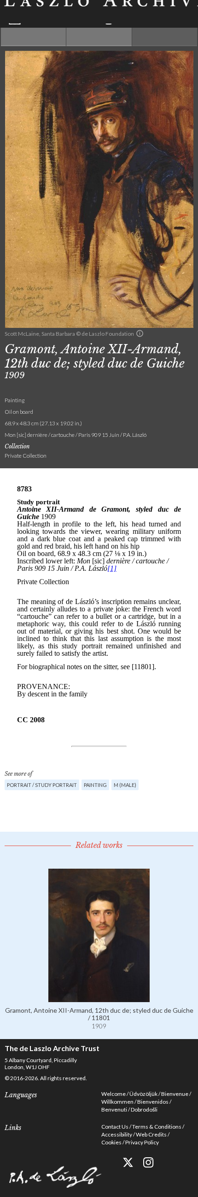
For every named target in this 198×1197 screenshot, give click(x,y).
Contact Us (114, 1126)
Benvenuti (114, 1109)
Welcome (113, 1093)
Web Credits (151, 1134)
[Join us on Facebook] (107, 1162)
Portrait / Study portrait (42, 785)
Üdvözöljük (143, 1093)
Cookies (111, 1142)
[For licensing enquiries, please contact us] (139, 333)
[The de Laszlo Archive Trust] (99, 12)
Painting (95, 785)
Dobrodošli (144, 1109)
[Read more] (99, 998)
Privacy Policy (142, 1142)
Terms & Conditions (156, 1126)
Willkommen (117, 1101)
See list (98, 37)
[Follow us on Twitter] (128, 1162)
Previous (33, 37)
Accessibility (116, 1134)
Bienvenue (174, 1093)
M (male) (125, 785)
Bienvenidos (153, 1101)
